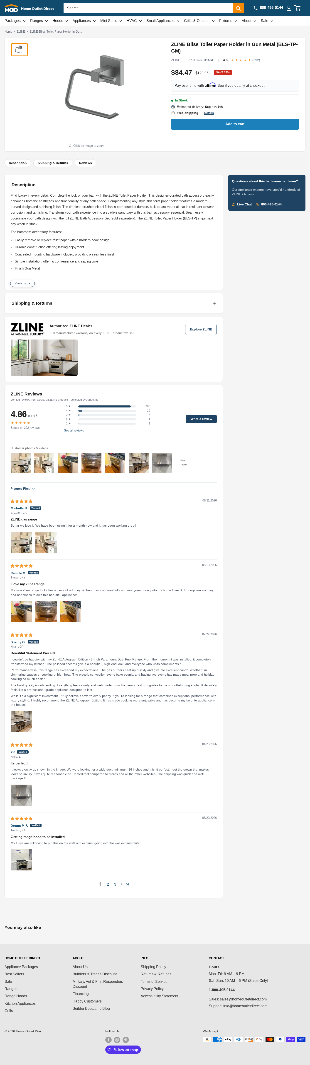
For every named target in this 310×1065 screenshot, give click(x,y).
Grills (9, 1011)
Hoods (57, 21)
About (246, 21)
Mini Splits (108, 21)
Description (18, 163)
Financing (81, 994)
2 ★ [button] (68, 419)
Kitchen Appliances (20, 1003)
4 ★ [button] (68, 410)
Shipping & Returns (53, 163)
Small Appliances (160, 21)
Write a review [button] (201, 419)
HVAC (132, 21)
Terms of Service (154, 981)
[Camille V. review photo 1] (21, 611)
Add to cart (234, 124)
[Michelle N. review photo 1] (21, 542)
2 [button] (108, 884)
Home (8, 31)
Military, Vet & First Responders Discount (98, 984)
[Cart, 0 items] (300, 8)
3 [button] (115, 884)
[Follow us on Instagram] (117, 1040)
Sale (264, 21)
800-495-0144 (271, 204)
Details (209, 113)
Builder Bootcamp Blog (91, 1008)
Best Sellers (14, 974)
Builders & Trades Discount (95, 974)
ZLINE (21, 31)
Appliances (82, 21)
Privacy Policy (152, 989)
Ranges (36, 21)
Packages (13, 21)
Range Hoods (16, 996)
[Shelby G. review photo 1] (21, 721)
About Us (80, 967)
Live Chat (244, 204)
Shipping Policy (153, 967)
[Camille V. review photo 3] (70, 611)
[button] (122, 884)
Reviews (85, 163)
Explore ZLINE (201, 329)
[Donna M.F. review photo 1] (21, 860)
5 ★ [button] (68, 406)
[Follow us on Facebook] (108, 1040)
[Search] (238, 8)
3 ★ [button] (68, 415)
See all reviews (74, 430)
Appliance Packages (21, 967)
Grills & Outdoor (197, 21)
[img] (21, 501)
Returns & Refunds (156, 974)
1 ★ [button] (68, 423)
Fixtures (225, 21)
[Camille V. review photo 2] (46, 611)
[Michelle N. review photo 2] (46, 542)
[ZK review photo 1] (21, 795)
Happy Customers (87, 1001)
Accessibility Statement (159, 996)
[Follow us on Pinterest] (126, 1040)
